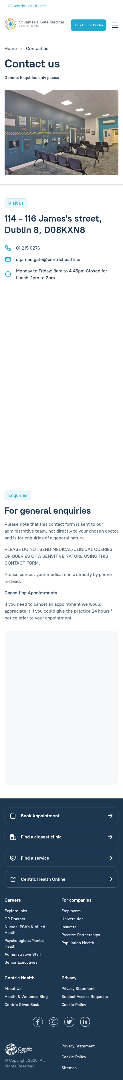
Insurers (68, 926)
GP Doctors (15, 918)
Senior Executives (21, 962)
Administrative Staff (23, 954)
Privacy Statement (78, 988)
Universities (72, 918)
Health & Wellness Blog (26, 996)
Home (11, 48)
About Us (13, 988)
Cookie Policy (73, 1004)
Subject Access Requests (84, 996)
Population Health (77, 942)
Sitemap (69, 1067)
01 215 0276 (28, 248)
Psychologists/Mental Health (24, 943)
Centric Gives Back (22, 1004)
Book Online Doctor (89, 25)
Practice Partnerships (80, 934)
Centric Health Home (29, 6)
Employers (71, 910)
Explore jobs (16, 910)
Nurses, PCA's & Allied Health (25, 929)
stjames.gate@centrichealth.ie (48, 259)
